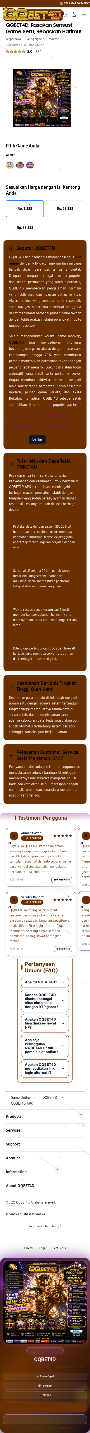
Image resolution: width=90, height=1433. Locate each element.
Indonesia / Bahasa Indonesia (25, 1214)
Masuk (18, 439)
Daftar (37, 439)
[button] (64, 14)
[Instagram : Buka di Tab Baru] (50, 1237)
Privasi (28, 1248)
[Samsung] (13, 14)
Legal (43, 1248)
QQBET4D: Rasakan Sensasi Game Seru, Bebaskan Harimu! (43, 28)
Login (45, 1419)
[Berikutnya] (85, 98)
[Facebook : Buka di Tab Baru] (30, 1237)
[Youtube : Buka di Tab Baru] (60, 1237)
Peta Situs (59, 1248)
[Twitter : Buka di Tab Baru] (40, 1237)
